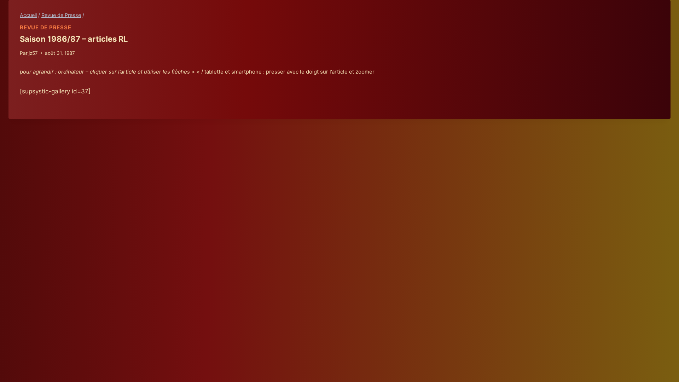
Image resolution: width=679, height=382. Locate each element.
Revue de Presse (45, 27)
